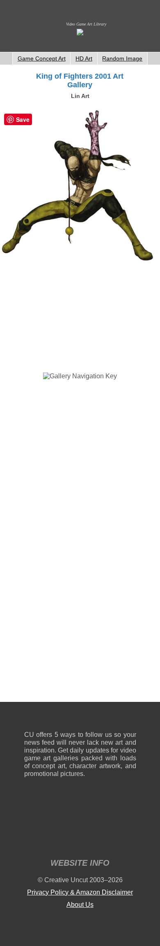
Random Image (122, 58)
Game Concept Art (42, 58)
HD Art (83, 58)
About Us (80, 904)
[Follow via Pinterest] (130, 718)
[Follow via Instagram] (55, 718)
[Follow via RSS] (30, 718)
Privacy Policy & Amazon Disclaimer (80, 892)
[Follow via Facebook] (80, 718)
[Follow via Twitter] (105, 718)
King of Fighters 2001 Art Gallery (79, 80)
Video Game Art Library (86, 24)
